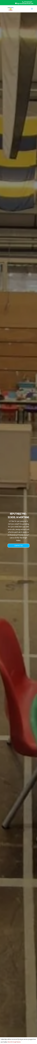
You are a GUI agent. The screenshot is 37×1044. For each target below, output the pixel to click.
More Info (10, 1042)
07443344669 (28, 2)
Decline (19, 1042)
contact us (18, 545)
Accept (14, 1042)
